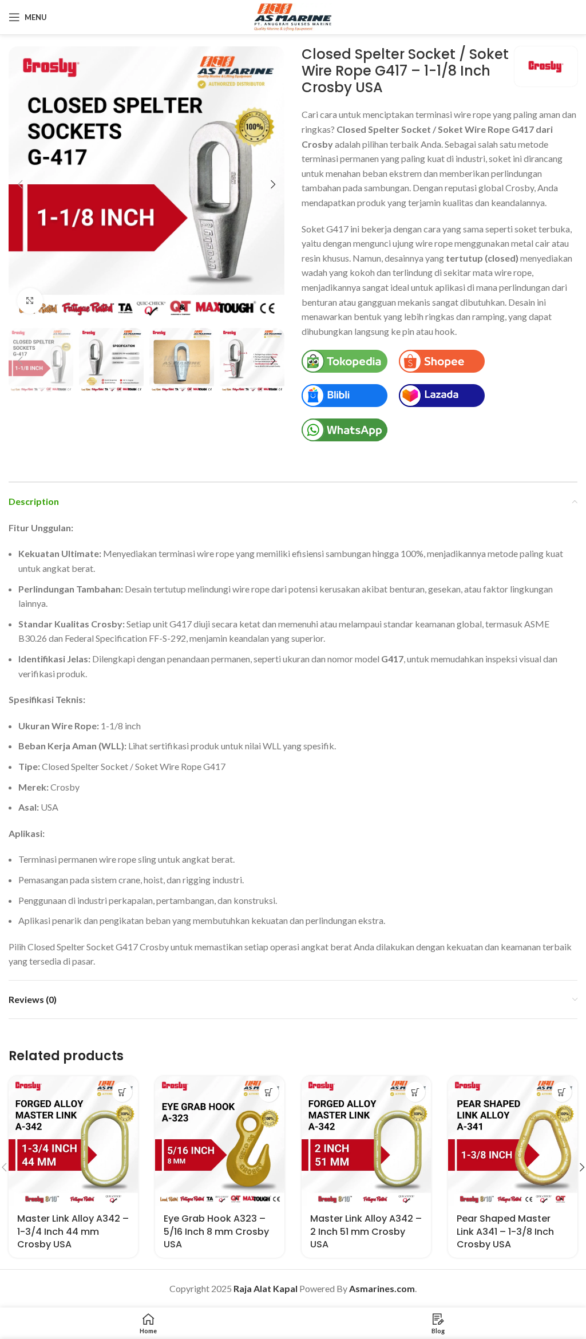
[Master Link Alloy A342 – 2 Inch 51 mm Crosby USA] (366, 1141)
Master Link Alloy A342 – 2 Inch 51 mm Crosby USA (366, 1231)
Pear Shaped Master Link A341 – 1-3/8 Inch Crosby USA (505, 1231)
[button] (20, 184)
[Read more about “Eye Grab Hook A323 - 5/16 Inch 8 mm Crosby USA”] (269, 1092)
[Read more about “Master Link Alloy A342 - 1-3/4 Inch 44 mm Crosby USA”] (122, 1092)
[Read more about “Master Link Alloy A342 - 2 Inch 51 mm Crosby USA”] (415, 1092)
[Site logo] (293, 15)
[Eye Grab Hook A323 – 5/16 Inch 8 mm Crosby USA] (219, 1141)
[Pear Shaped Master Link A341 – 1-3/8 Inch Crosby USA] (512, 1141)
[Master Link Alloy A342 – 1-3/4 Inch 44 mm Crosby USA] (73, 1141)
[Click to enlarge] (30, 301)
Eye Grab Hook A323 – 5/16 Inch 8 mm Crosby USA (216, 1231)
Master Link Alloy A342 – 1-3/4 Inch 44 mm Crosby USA (73, 1231)
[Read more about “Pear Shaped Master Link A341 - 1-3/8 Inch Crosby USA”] (562, 1092)
